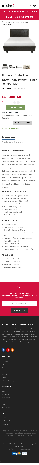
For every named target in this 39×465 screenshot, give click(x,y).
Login (3, 391)
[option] (19, 40)
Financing (5, 424)
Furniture (9, 22)
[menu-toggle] (3, 5)
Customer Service (8, 421)
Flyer (3, 404)
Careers (4, 368)
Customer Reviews (12, 142)
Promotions (6, 398)
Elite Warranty (6, 408)
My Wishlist (5, 394)
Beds (27, 22)
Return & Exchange (8, 381)
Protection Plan (7, 371)
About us (5, 361)
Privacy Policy (6, 374)
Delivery (4, 418)
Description (8, 136)
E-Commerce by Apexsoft (19, 457)
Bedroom (19, 22)
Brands (4, 401)
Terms (4, 378)
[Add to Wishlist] (3, 101)
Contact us (5, 364)
